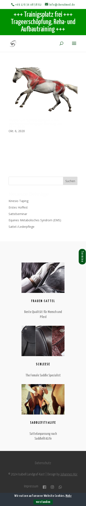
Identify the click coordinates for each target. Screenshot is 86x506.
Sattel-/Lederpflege (21, 227)
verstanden (43, 501)
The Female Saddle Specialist (43, 375)
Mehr (69, 495)
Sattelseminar (18, 214)
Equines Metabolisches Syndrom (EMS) (35, 220)
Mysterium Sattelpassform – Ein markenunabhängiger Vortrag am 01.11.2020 (35, 123)
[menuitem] (78, 256)
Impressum (31, 486)
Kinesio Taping (18, 201)
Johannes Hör (68, 474)
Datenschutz (43, 463)
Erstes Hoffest (18, 207)
